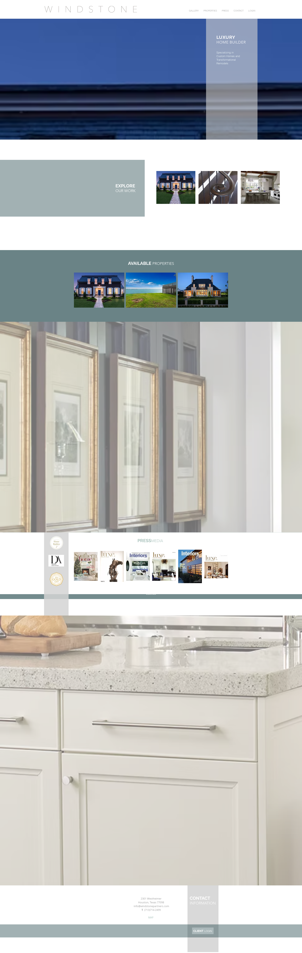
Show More (151, 594)
